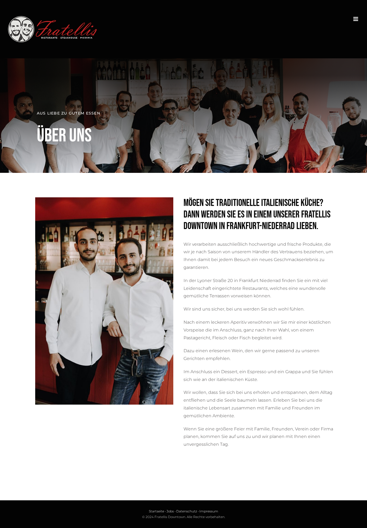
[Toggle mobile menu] (356, 19)
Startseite (156, 511)
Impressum (208, 511)
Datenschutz (186, 511)
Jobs (170, 511)
